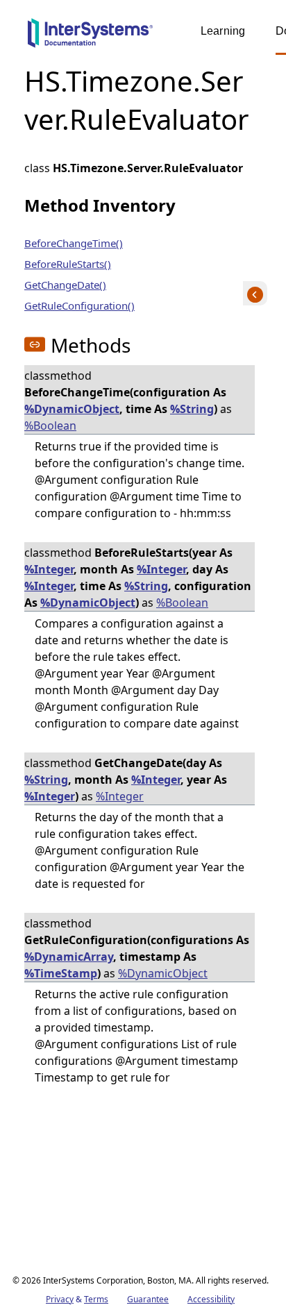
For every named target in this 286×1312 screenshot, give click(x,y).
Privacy (60, 1299)
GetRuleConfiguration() (79, 305)
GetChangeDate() (65, 285)
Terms (96, 1299)
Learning (223, 31)
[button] (34, 344)
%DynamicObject (71, 409)
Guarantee (148, 1299)
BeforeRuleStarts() (67, 264)
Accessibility (211, 1299)
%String (192, 409)
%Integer (49, 569)
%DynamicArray (68, 956)
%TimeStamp (60, 973)
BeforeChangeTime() (73, 243)
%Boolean (50, 425)
